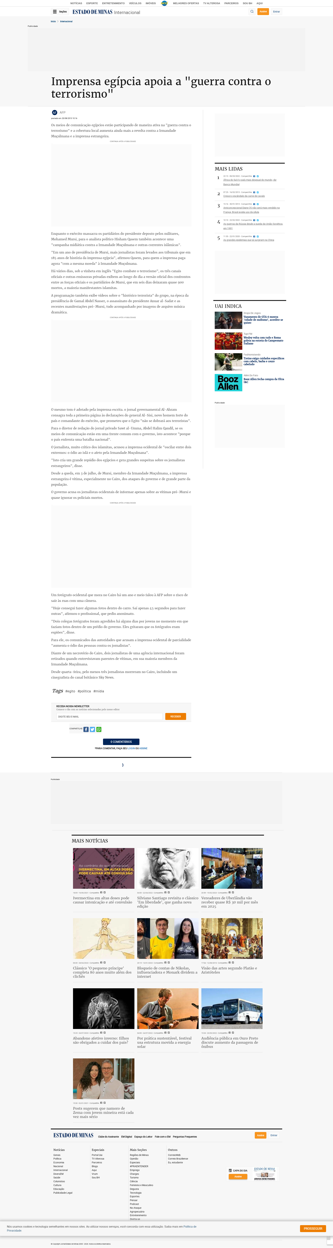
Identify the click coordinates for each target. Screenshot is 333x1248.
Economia (58, 1162)
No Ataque (135, 1207)
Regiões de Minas (139, 1155)
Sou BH (247, 3)
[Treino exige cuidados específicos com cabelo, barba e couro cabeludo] (228, 362)
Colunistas (59, 1181)
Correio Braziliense (178, 1158)
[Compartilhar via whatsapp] (99, 730)
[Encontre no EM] (252, 11)
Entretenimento (113, 3)
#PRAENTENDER (139, 1166)
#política (84, 691)
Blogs (95, 1166)
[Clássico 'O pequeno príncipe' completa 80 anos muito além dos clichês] (103, 938)
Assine (263, 11)
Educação (58, 1189)
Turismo (134, 1177)
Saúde (56, 1177)
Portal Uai (97, 1155)
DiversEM (58, 1174)
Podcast (134, 1204)
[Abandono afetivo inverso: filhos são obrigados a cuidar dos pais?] (103, 1008)
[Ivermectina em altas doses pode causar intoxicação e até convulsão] (103, 868)
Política (57, 1158)
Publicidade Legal (62, 1192)
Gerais (56, 1155)
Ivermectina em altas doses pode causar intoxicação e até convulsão (102, 900)
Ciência (134, 1181)
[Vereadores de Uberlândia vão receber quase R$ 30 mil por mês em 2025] (232, 868)
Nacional (58, 1166)
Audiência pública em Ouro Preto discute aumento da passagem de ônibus (229, 1042)
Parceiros (231, 3)
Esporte (92, 3)
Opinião (134, 1158)
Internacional (127, 12)
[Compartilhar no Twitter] (92, 730)
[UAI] (164, 3)
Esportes (134, 1196)
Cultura (57, 1185)
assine (143, 748)
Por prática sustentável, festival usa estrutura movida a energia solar (164, 1042)
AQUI (260, 3)
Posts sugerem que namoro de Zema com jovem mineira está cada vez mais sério (103, 1112)
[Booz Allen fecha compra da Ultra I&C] (228, 382)
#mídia (98, 691)
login (131, 748)
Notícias (76, 3)
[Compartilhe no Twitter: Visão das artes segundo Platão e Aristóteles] (232, 962)
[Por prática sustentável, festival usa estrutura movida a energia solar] (168, 1008)
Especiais (135, 1162)
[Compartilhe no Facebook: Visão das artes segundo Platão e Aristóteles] (229, 962)
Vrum (95, 1174)
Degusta (134, 1189)
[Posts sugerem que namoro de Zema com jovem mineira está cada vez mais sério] (103, 1078)
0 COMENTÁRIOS (121, 742)
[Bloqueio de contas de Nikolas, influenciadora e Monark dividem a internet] (168, 938)
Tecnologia (136, 1192)
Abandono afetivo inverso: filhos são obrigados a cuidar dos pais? (101, 1040)
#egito (70, 691)
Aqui (94, 1170)
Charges (134, 1174)
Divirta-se (135, 1219)
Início (53, 21)
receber (175, 716)
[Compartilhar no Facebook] (86, 730)
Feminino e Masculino (141, 1185)
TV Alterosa (211, 3)
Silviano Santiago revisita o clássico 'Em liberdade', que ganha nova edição (167, 902)
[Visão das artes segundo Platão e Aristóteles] (232, 938)
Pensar (134, 1200)
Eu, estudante (175, 1162)
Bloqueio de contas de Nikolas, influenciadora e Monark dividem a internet (167, 972)
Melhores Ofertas (186, 3)
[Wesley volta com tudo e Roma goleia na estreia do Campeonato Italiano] (228, 341)
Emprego (135, 1170)
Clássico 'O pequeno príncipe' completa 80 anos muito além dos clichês (102, 972)
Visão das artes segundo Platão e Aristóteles (229, 970)
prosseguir (313, 1228)
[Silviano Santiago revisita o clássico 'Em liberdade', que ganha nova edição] (168, 868)
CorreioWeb (174, 1155)
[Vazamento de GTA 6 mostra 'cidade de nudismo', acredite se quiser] (228, 320)
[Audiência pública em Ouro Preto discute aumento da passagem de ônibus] (232, 1008)
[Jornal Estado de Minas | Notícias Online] (92, 12)
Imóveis (151, 3)
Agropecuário (137, 1211)
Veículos (135, 3)
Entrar (276, 11)
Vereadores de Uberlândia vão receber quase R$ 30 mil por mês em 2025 (229, 902)
